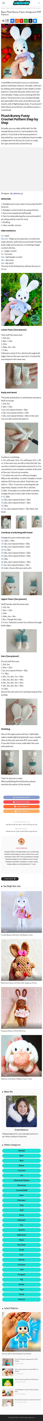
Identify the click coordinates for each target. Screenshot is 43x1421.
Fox (21, 1225)
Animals (21, 1150)
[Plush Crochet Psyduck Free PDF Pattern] (7, 1382)
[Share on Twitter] (30, 21)
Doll (21, 1210)
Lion (21, 1254)
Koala (21, 1249)
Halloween (21, 1235)
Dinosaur (21, 1200)
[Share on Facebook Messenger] (35, 21)
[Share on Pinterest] (21, 21)
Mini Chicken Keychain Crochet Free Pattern (28, 1400)
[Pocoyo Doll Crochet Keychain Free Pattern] (21, 1332)
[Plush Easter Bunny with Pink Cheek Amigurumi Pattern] (21, 960)
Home (3, 8)
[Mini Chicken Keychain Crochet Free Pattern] (7, 1402)
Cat (21, 1175)
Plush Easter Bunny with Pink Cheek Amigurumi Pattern (19, 983)
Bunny (8, 8)
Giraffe (21, 1230)
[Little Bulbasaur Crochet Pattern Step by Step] (7, 1392)
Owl (21, 1269)
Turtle (21, 1294)
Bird (21, 1160)
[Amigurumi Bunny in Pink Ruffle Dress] (21, 1008)
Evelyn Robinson (21, 848)
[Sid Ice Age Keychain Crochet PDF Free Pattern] (7, 1372)
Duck (21, 1215)
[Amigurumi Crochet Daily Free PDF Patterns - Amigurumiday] (21, 2)
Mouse (21, 1259)
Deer (21, 1195)
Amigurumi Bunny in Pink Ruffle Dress (13, 1031)
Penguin (21, 1274)
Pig (21, 1279)
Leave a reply (8, 879)
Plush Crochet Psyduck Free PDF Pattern (26, 1379)
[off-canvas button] (3, 3)
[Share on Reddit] (17, 21)
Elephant (21, 1220)
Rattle (21, 1284)
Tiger (21, 1289)
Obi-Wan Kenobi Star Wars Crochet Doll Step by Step (21, 824)
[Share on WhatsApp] (26, 21)
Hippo (21, 1240)
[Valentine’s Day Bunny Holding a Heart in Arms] (21, 1056)
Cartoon (21, 1170)
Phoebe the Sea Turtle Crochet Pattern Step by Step (21, 831)
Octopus (21, 1264)
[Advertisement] (21, 169)
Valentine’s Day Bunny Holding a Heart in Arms (16, 1079)
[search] (39, 3)
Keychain (21, 1245)
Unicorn (21, 1299)
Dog (21, 1205)
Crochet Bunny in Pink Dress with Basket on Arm (17, 935)
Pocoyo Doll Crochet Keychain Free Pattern (16, 1354)
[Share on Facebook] (12, 21)
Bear (22, 1155)
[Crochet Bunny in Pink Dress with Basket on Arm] (21, 912)
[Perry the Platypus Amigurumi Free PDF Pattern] (7, 1362)
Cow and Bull (21, 1190)
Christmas (21, 1185)
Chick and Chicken (22, 1180)
